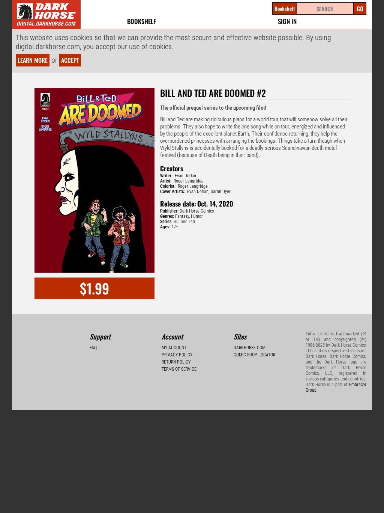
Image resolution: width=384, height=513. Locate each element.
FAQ (93, 347)
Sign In (287, 21)
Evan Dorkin (185, 175)
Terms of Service (179, 369)
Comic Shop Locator (254, 355)
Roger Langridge (189, 181)
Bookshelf (141, 21)
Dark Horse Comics (197, 211)
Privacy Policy (177, 355)
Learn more (33, 60)
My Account (174, 347)
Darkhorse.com (250, 347)
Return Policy (176, 362)
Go (360, 8)
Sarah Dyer (221, 191)
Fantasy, (182, 216)
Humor (197, 216)
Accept (70, 60)
